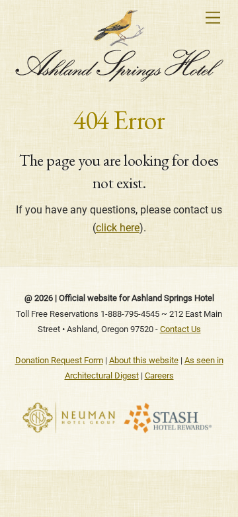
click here (117, 227)
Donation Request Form (59, 360)
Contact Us (180, 329)
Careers (159, 375)
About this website (143, 360)
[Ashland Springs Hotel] (119, 77)
